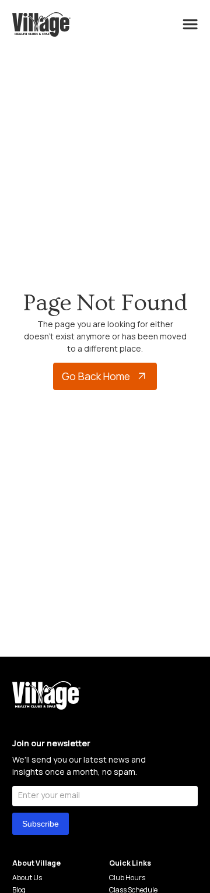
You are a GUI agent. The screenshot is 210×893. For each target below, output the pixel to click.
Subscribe (40, 823)
